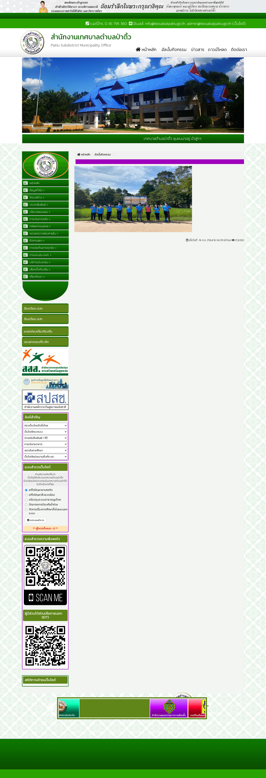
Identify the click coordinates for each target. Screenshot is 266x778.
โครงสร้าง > (36, 197)
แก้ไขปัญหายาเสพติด (41, 490)
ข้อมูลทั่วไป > (37, 190)
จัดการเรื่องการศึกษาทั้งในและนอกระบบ (48, 511)
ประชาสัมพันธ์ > (38, 204)
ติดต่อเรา (239, 49)
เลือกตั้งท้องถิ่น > (39, 269)
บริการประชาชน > (39, 262)
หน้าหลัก (148, 49)
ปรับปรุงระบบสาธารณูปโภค (45, 500)
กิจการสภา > (37, 240)
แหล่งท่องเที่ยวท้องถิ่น (38, 331)
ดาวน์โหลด (217, 49)
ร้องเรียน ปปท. (33, 318)
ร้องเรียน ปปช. (33, 308)
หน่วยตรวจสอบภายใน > (43, 233)
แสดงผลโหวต (36, 520)
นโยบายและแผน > (39, 212)
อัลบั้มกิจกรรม (174, 49)
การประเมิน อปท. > (40, 255)
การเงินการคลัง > (39, 219)
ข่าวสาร (197, 49)
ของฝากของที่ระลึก (36, 341)
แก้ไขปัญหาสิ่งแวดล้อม (42, 495)
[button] (28, 95)
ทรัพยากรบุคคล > (40, 226)
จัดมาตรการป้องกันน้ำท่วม (43, 505)
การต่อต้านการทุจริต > (42, 248)
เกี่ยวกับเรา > (37, 276)
